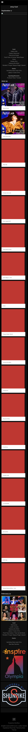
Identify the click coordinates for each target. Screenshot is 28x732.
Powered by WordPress (14, 723)
